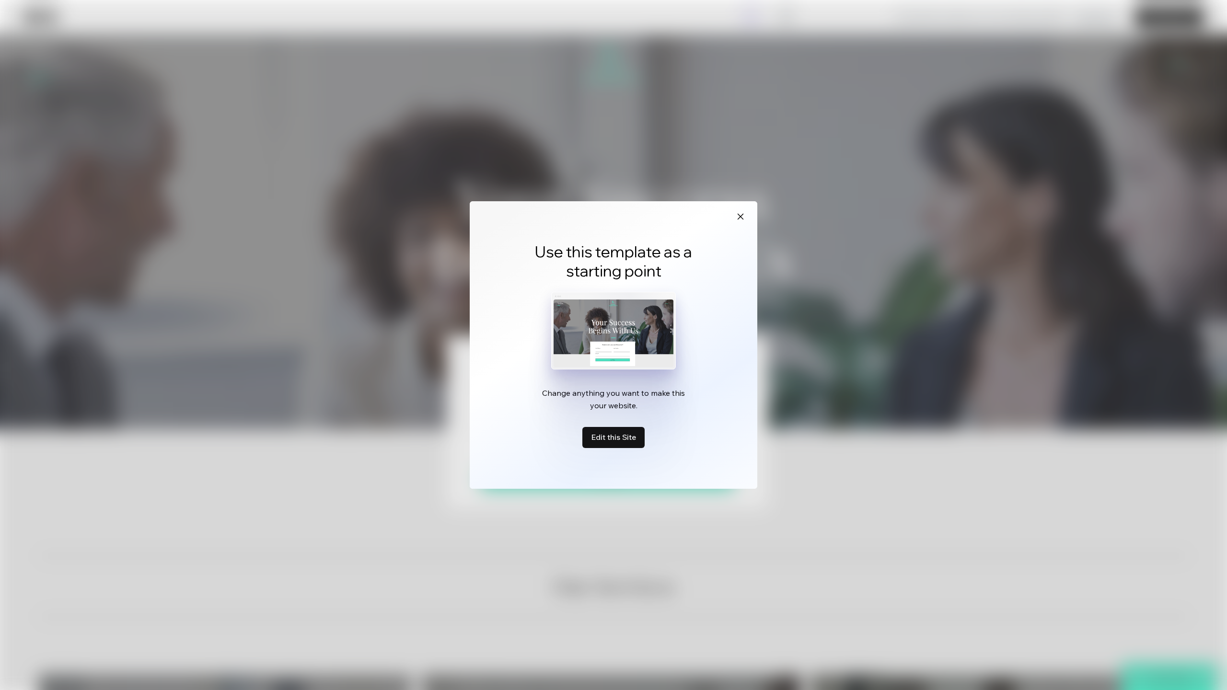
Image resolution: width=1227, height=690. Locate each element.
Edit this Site (613, 437)
